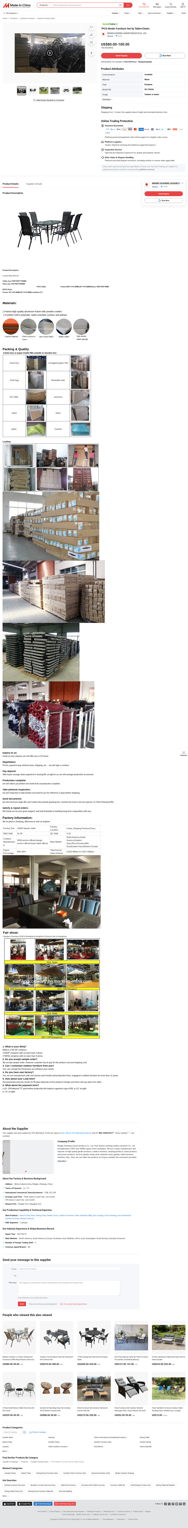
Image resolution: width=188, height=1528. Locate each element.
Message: (13, 1282)
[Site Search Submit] (128, 5)
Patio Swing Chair (38, 1215)
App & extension (154, 13)
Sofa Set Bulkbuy (65, 1491)
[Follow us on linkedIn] (184, 1503)
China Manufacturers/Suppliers (73, 1511)
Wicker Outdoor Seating (124, 1473)
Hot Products (42, 1511)
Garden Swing (145, 1442)
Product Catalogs (38, 1432)
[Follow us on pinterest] (180, 1503)
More (5, 1451)
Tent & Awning (110, 1215)
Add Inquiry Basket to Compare (50, 100)
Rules (184, 13)
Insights (148, 1511)
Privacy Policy (133, 1519)
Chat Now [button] (166, 55)
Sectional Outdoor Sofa (100, 1473)
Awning (51, 1437)
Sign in (182, 6)
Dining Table (144, 1437)
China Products (54, 1511)
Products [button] (44, 5)
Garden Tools (52, 1215)
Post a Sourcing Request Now (73, 1304)
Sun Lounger (98, 1215)
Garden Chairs (54, 1442)
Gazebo (6, 1446)
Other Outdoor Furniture (58, 1446)
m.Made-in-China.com (100, 1514)
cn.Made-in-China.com (118, 1514)
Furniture (13, 18)
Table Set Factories (68, 1485)
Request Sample (145, 62)
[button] (120, 5)
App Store (9, 1503)
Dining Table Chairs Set (14, 1491)
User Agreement (107, 1519)
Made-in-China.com (83, 1514)
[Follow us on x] (169, 1503)
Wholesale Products (94, 1511)
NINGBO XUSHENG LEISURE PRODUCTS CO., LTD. (127, 33)
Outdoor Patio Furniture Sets (74, 1473)
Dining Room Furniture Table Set (40, 1491)
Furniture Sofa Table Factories (93, 1485)
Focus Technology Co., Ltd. (76, 1519)
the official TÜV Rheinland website (76, 1133)
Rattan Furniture (27, 1218)
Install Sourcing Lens (66, 1503)
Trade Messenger (43, 1503)
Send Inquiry (121, 55)
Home (5, 18)
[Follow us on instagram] (173, 1503)
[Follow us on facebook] (165, 1503)
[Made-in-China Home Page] (16, 5)
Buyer (126, 13)
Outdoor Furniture (27, 18)
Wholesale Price (109, 1511)
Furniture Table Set (117, 1485)
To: (15, 1276)
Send (22, 1304)
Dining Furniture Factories (15, 1485)
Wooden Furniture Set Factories (42, 1485)
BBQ (90, 1215)
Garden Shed (8, 1437)
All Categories (11, 13)
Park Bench (98, 1446)
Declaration (121, 1519)
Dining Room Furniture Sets (47, 1473)
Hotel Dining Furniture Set (140, 1485)
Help (140, 13)
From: (14, 1269)
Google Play (25, 1503)
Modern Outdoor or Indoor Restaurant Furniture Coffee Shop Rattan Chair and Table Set (18, 1359)
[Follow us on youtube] (176, 1503)
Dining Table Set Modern (165, 1485)
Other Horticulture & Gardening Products (110, 1437)
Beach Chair (25, 1215)
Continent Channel (123, 1511)
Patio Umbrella (81, 1215)
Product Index (137, 1511)
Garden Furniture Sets (46, 18)
